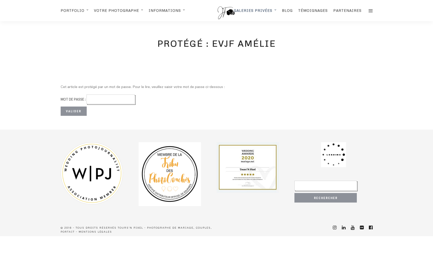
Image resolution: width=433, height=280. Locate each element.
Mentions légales (95, 231)
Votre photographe (116, 10)
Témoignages (313, 10)
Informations (165, 10)
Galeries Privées (253, 10)
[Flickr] (362, 227)
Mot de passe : (73, 99)
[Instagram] (335, 227)
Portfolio (72, 10)
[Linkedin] (344, 227)
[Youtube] (353, 227)
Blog (287, 10)
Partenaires (347, 10)
